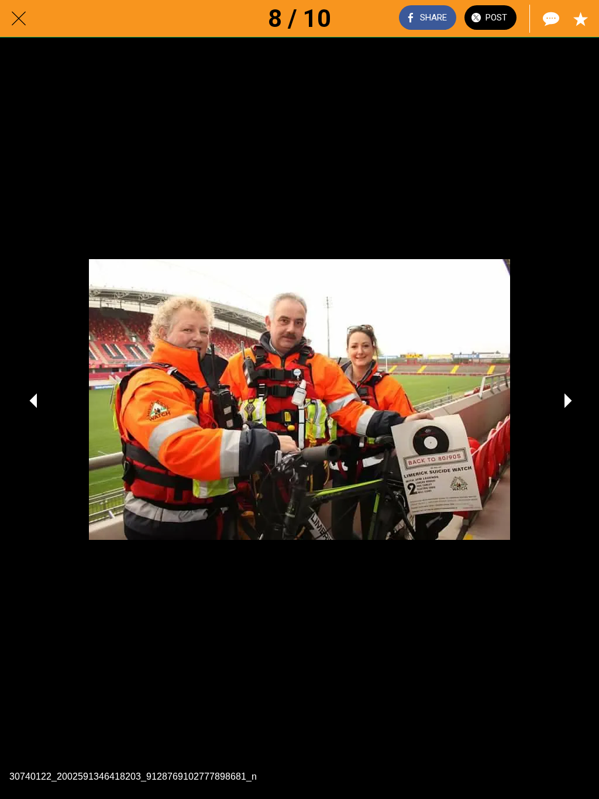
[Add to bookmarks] (580, 19)
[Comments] (550, 19)
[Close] (19, 19)
